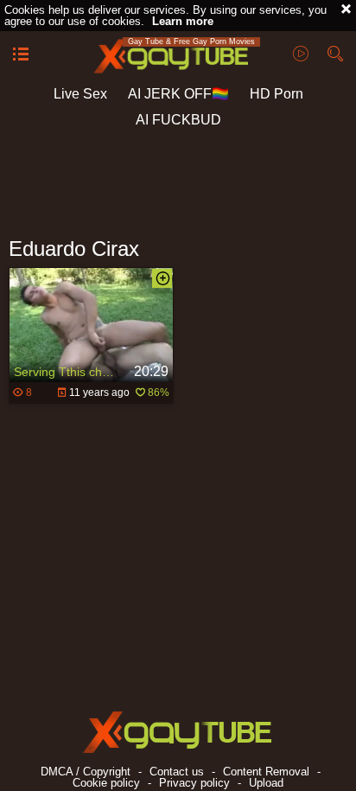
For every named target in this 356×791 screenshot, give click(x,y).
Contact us (176, 771)
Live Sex (80, 93)
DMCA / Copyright (85, 771)
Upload (266, 782)
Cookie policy (106, 782)
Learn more (182, 21)
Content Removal (266, 771)
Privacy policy (194, 782)
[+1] (20, 55)
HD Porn (276, 93)
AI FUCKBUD (178, 119)
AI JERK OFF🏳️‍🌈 (178, 93)
